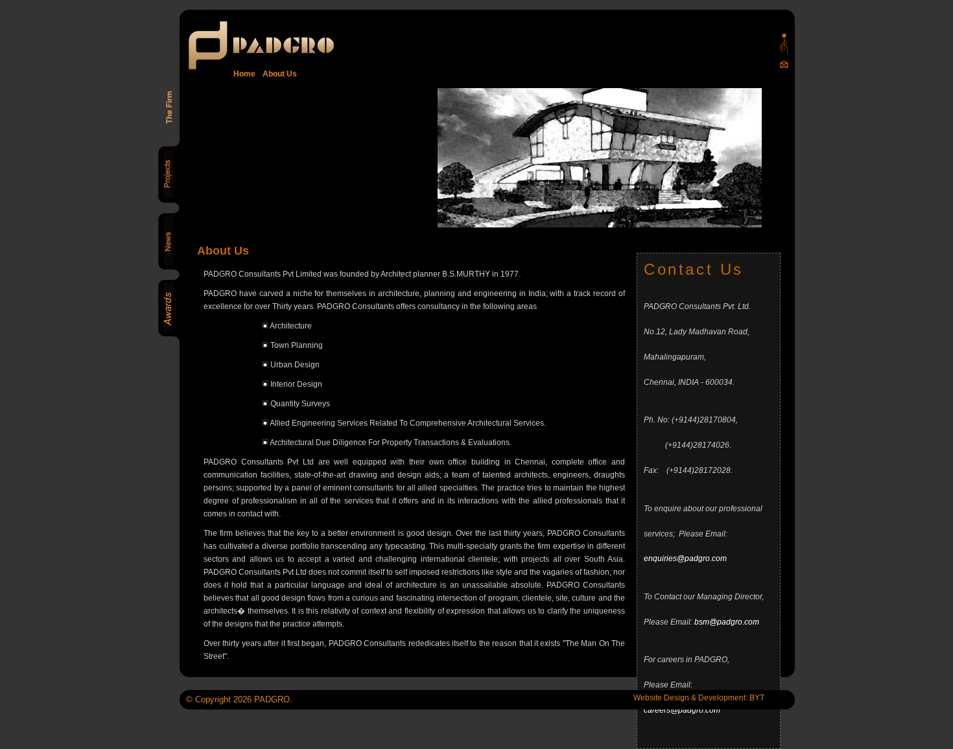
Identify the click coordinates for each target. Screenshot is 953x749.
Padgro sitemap (784, 43)
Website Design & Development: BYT (698, 697)
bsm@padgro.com (726, 622)
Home (244, 73)
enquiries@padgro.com (685, 558)
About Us (278, 73)
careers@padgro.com (682, 710)
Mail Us (784, 63)
